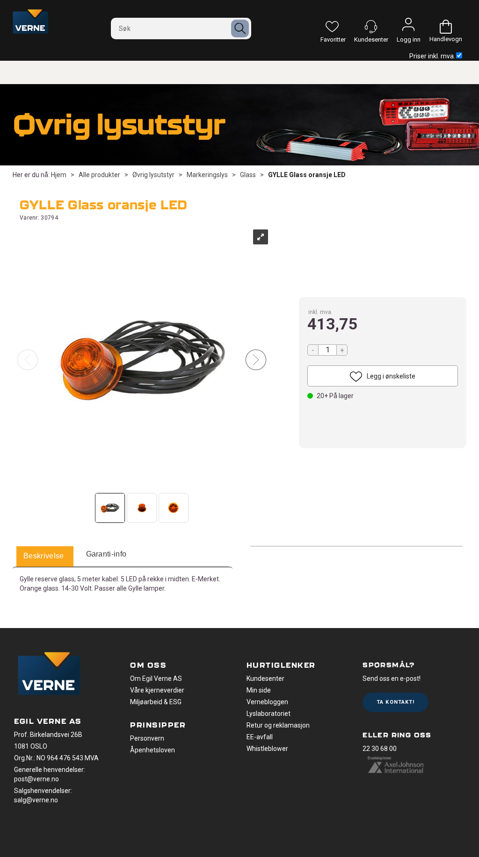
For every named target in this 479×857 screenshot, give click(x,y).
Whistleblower (267, 748)
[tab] (43, 556)
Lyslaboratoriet (268, 713)
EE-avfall (260, 737)
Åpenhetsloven (152, 750)
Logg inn (408, 27)
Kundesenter (265, 678)
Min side (259, 690)
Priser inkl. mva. (432, 56)
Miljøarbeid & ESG (155, 702)
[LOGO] (49, 675)
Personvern (147, 738)
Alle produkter (99, 175)
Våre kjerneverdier (157, 690)
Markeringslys (207, 175)
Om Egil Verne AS (156, 678)
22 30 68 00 (380, 748)
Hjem (58, 175)
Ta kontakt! (395, 702)
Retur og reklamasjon (278, 725)
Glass (248, 175)
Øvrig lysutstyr (153, 175)
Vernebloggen (267, 702)
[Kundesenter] (371, 27)
